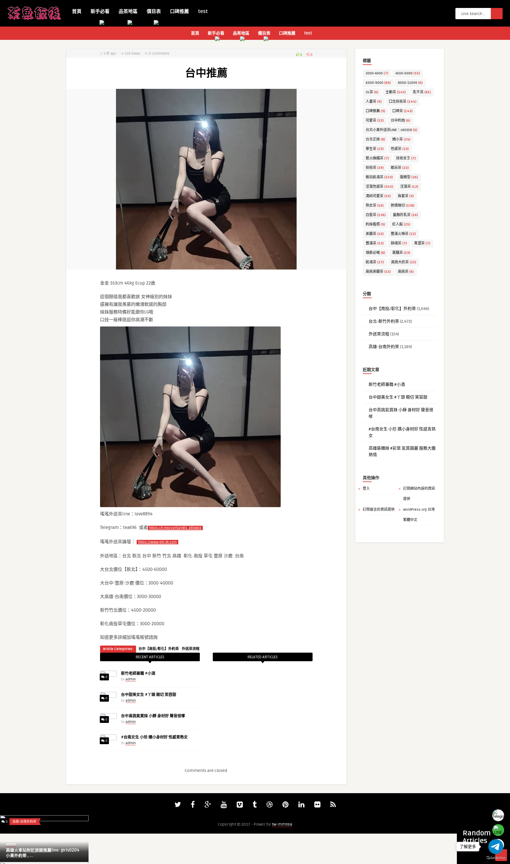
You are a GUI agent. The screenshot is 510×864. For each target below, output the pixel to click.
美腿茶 (375, 234)
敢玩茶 (400, 168)
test (203, 11)
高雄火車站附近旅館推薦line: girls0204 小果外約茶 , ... (42, 853)
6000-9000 (378, 83)
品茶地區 (128, 11)
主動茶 (395, 92)
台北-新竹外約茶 (384, 321)
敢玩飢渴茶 (379, 177)
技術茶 (375, 168)
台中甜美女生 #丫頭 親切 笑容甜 (148, 694)
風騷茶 (401, 253)
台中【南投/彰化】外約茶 (158, 649)
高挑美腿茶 (378, 272)
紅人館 (401, 224)
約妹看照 (375, 224)
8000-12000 (410, 83)
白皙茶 (376, 215)
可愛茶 (375, 120)
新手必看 (100, 11)
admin (130, 679)
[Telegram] (498, 815)
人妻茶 (374, 101)
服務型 (409, 177)
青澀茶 (422, 243)
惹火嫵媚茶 (377, 158)
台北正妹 (375, 139)
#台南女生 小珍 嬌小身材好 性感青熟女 (154, 737)
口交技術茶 (402, 101)
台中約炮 (400, 120)
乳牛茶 (422, 92)
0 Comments (159, 53)
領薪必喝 (375, 253)
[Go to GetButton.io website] (495, 858)
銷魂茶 (399, 243)
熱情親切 (402, 205)
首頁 (76, 11)
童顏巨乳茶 (405, 215)
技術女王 (406, 158)
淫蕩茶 (409, 186)
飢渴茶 (375, 262)
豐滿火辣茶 (403, 234)
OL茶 (372, 92)
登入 (366, 488)
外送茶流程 (191, 649)
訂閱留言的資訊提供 (379, 509)
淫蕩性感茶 (379, 186)
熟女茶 (375, 205)
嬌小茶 (401, 139)
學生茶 (375, 149)
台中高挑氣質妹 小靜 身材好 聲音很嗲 (153, 715)
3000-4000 (377, 73)
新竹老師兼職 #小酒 (138, 673)
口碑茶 (402, 111)
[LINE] (498, 830)
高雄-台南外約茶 (384, 346)
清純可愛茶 (378, 196)
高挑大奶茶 (403, 262)
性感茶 (400, 149)
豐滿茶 (375, 243)
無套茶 (406, 196)
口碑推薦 (179, 11)
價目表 (154, 11)
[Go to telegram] (495, 846)
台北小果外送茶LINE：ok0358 (391, 130)
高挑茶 (406, 272)
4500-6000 (407, 73)
